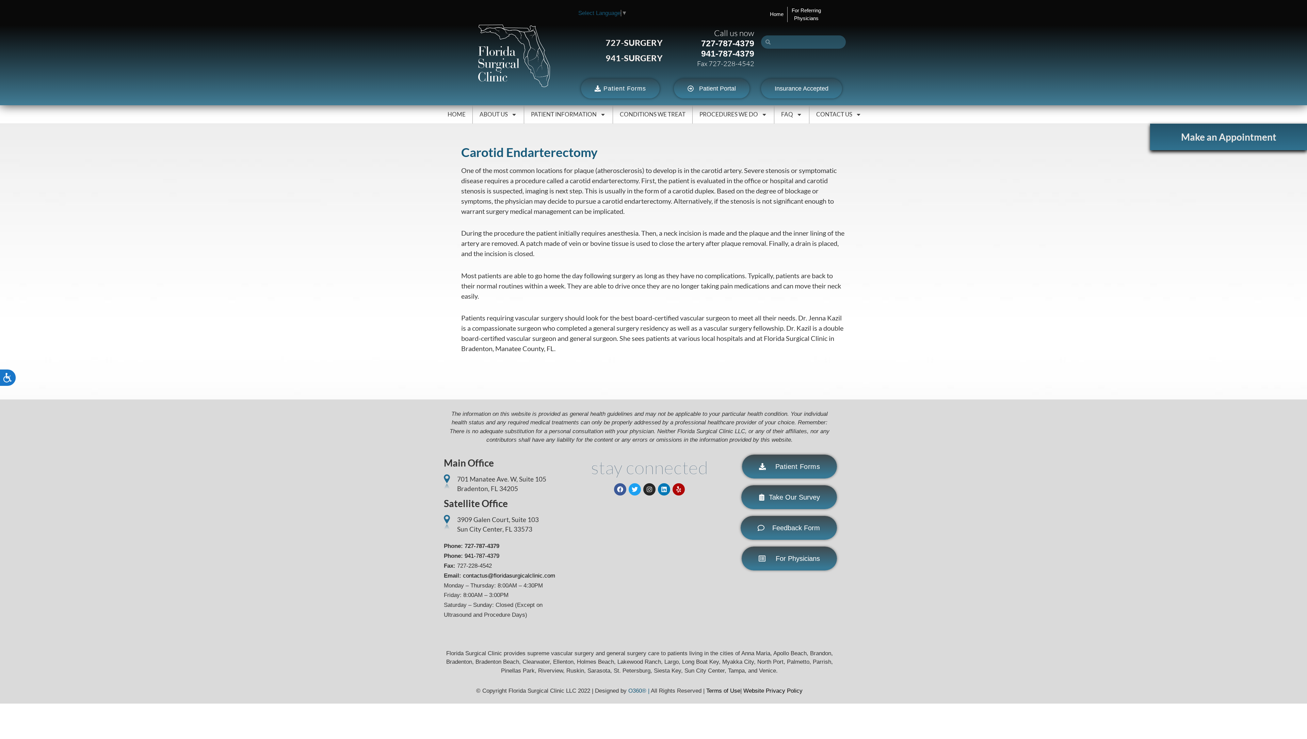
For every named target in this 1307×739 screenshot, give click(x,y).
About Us (494, 114)
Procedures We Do (728, 114)
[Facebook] (620, 489)
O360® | (639, 691)
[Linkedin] (664, 489)
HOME (457, 114)
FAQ (787, 114)
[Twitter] (635, 489)
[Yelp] (679, 489)
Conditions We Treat (652, 114)
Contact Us (834, 114)
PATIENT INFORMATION (564, 114)
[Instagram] (649, 489)
